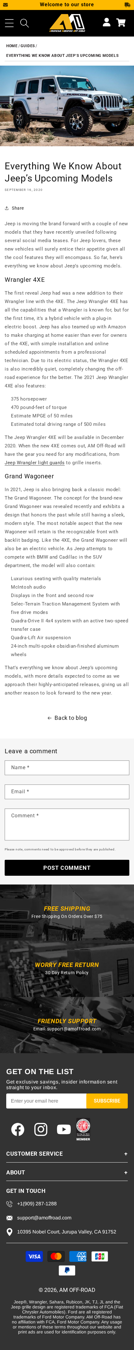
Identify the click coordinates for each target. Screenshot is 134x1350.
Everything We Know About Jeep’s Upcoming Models (62, 55)
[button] (9, 23)
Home (11, 46)
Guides (28, 46)
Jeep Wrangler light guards (35, 463)
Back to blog (71, 718)
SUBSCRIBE (107, 1101)
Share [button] (18, 208)
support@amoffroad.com (74, 1028)
